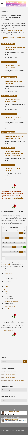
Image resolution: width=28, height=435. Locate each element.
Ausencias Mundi (8, 330)
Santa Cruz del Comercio (11, 301)
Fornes (6, 286)
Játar (6, 289)
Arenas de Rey (8, 273)
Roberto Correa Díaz (11, 371)
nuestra (6, 264)
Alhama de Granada (10, 271)
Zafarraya (7, 308)
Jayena (6, 291)
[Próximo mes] (24, 227)
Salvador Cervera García (11, 413)
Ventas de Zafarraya (10, 306)
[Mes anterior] (3, 227)
